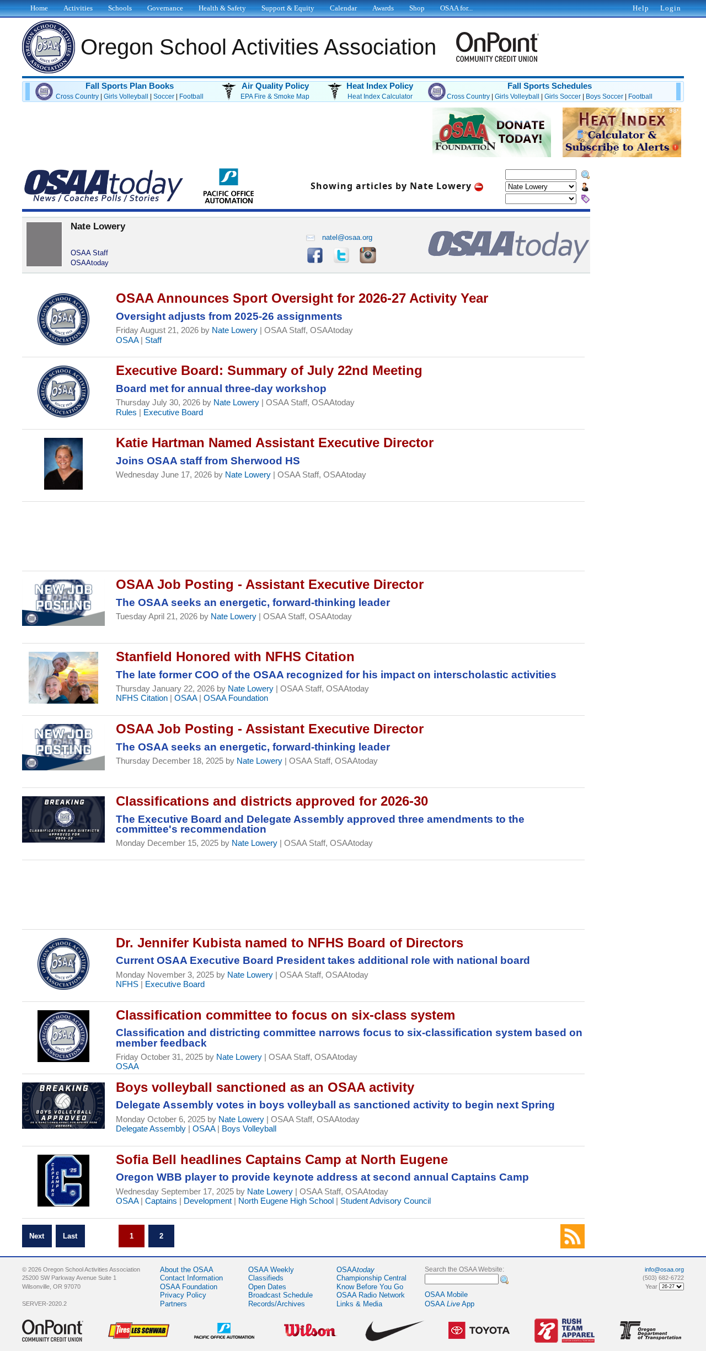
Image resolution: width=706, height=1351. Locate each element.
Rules (126, 412)
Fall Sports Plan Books (129, 86)
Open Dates (267, 1287)
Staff (153, 340)
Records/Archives (276, 1304)
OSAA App (449, 1304)
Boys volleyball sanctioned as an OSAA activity (265, 1087)
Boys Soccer (604, 96)
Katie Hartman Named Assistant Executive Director (275, 442)
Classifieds (266, 1278)
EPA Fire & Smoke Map (274, 96)
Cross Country (77, 96)
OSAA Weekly (271, 1270)
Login (670, 8)
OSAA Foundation (236, 698)
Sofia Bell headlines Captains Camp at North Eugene (282, 1159)
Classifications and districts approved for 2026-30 (272, 801)
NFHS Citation (142, 698)
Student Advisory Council (385, 1201)
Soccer (163, 96)
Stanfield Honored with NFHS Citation (235, 656)
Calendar (343, 8)
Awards (383, 8)
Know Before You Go (369, 1287)
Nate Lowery (235, 330)
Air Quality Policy (275, 86)
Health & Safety (222, 8)
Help (641, 8)
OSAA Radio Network (370, 1295)
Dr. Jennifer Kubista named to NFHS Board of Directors (289, 942)
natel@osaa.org (347, 237)
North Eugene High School (286, 1201)
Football (191, 96)
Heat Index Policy (379, 86)
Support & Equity (287, 8)
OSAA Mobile (446, 1294)
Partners (173, 1304)
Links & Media (359, 1304)
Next (36, 1236)
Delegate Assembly (151, 1128)
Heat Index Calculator (380, 96)
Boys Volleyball (249, 1128)
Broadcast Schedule (280, 1295)
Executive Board (173, 412)
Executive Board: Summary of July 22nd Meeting (269, 370)
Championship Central (371, 1278)
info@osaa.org (664, 1269)
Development (208, 1201)
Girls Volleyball (126, 96)
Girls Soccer (562, 96)
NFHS (127, 984)
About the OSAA (186, 1270)
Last (70, 1236)
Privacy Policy (183, 1295)
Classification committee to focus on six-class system (285, 1014)
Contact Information (191, 1278)
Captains (161, 1201)
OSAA (127, 340)
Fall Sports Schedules (549, 86)
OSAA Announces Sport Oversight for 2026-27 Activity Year (302, 298)
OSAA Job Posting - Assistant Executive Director (270, 584)
